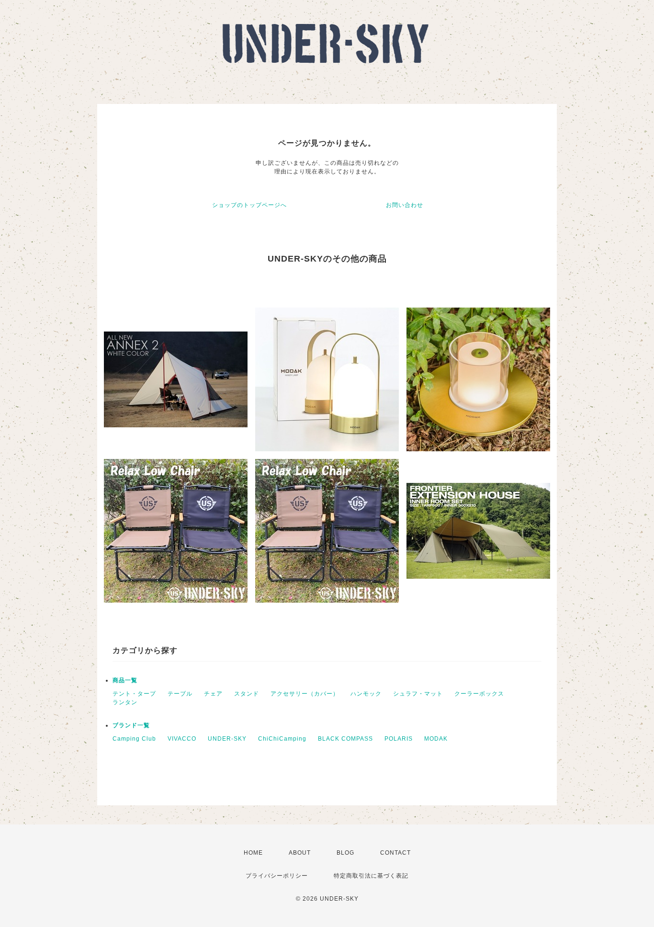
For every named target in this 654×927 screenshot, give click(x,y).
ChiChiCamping (282, 738)
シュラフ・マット (418, 693)
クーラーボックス (479, 693)
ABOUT (300, 852)
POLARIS (398, 738)
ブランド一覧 (131, 725)
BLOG (345, 852)
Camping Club (134, 738)
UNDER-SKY (227, 738)
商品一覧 (125, 680)
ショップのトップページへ (249, 205)
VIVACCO (182, 738)
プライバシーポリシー (277, 875)
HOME (253, 852)
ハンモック (366, 693)
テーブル (180, 693)
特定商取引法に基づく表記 (371, 875)
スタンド (246, 693)
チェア (213, 693)
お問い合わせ (404, 205)
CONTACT (395, 852)
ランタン (125, 702)
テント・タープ (134, 693)
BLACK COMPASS (345, 738)
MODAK (436, 738)
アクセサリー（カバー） (305, 693)
